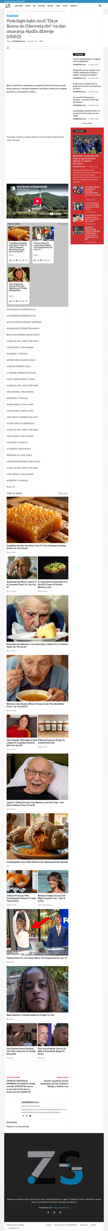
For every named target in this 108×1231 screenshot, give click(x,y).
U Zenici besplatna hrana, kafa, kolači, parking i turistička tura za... (92, 206)
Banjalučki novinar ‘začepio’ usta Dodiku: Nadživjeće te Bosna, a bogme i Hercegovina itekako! (86, 72)
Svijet (58, 6)
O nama (48, 1225)
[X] (27, 1116)
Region (50, 6)
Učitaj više (87, 123)
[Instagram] (54, 1213)
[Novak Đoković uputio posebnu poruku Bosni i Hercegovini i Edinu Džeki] (78, 218)
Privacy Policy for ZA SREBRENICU (65, 1225)
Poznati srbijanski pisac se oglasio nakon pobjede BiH (87, 60)
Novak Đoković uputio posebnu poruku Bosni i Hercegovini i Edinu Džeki (93, 218)
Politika (41, 6)
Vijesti (28, 6)
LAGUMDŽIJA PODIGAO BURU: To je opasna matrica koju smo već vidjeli (86, 113)
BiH (34, 6)
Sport (65, 6)
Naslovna (19, 6)
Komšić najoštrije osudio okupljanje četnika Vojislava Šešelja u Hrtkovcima (54, 1083)
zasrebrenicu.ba (14, 1228)
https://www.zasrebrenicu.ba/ (30, 1106)
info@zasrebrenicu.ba (61, 1208)
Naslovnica (10, 11)
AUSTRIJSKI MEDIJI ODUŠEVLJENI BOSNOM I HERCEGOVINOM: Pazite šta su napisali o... (93, 192)
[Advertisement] (37, 114)
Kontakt (73, 6)
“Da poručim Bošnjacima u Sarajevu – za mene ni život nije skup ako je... (85, 99)
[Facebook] (23, 1116)
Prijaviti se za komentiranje (18, 1127)
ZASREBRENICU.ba (18, 41)
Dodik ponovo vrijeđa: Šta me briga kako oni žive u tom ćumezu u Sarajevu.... (87, 86)
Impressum (84, 1225)
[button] (100, 6)
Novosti (18, 11)
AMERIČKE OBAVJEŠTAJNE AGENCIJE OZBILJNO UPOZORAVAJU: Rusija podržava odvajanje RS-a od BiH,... (92, 233)
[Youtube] (30, 1116)
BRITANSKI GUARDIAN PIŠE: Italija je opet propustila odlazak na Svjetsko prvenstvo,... (86, 160)
